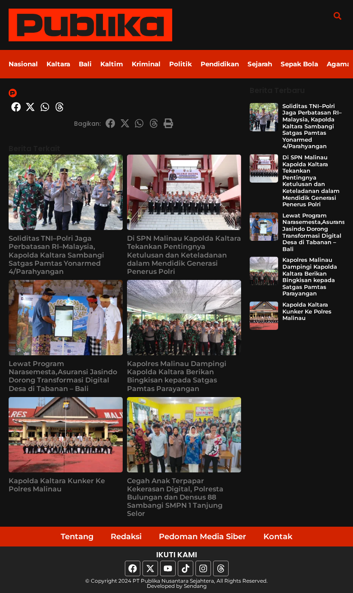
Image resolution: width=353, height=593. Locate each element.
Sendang (195, 586)
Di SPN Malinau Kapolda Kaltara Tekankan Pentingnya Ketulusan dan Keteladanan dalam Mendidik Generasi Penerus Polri (184, 255)
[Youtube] (168, 568)
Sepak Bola (299, 64)
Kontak (277, 536)
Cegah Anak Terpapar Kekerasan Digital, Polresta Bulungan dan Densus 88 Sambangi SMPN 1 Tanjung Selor (175, 497)
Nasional (23, 64)
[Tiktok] (185, 568)
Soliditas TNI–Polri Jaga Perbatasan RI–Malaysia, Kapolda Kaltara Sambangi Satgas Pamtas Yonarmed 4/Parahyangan (56, 255)
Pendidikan (220, 64)
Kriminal (146, 64)
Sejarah (260, 64)
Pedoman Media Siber (202, 536)
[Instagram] (203, 568)
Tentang (77, 536)
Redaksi (126, 536)
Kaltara (58, 64)
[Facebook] (132, 568)
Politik (180, 64)
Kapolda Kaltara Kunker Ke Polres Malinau (57, 485)
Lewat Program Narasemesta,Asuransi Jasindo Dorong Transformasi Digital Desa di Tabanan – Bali (63, 376)
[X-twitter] (150, 568)
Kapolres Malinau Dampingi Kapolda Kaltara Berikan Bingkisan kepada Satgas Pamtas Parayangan (176, 376)
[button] (337, 16)
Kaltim (111, 64)
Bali (85, 64)
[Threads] (221, 568)
